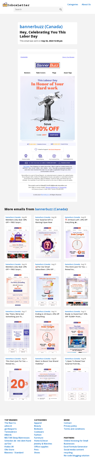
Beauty (37, 426)
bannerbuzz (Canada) (41, 26)
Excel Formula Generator (76, 446)
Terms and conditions (74, 428)
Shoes (37, 452)
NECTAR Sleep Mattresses (17, 437)
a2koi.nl (8, 426)
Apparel (38, 423)
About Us (86, 4)
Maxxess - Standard (13, 452)
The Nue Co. (10, 423)
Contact (68, 423)
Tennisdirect (10, 431)
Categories (72, 4)
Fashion (37, 434)
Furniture (38, 437)
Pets (36, 449)
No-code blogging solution (76, 455)
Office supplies (41, 446)
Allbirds (8, 434)
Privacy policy (70, 426)
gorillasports (10, 428)
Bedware (38, 428)
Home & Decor (41, 440)
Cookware (39, 431)
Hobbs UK (9, 446)
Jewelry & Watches (43, 443)
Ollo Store (9, 449)
